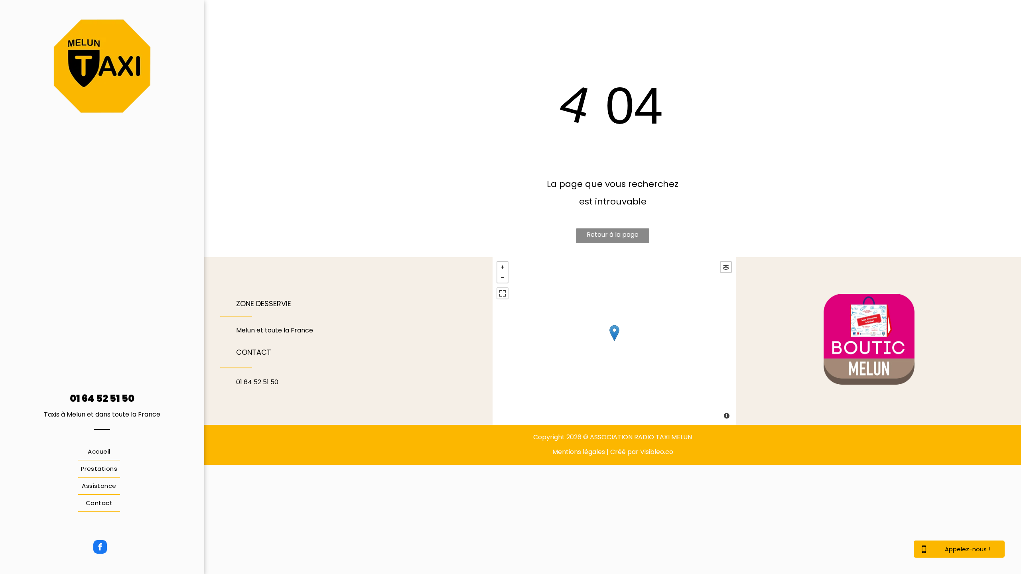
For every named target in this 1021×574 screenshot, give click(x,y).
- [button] (502, 277)
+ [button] (502, 267)
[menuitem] (99, 451)
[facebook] (100, 548)
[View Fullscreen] (502, 293)
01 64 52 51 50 (102, 398)
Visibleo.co (656, 451)
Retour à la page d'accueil (613, 236)
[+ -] (614, 341)
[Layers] (726, 267)
